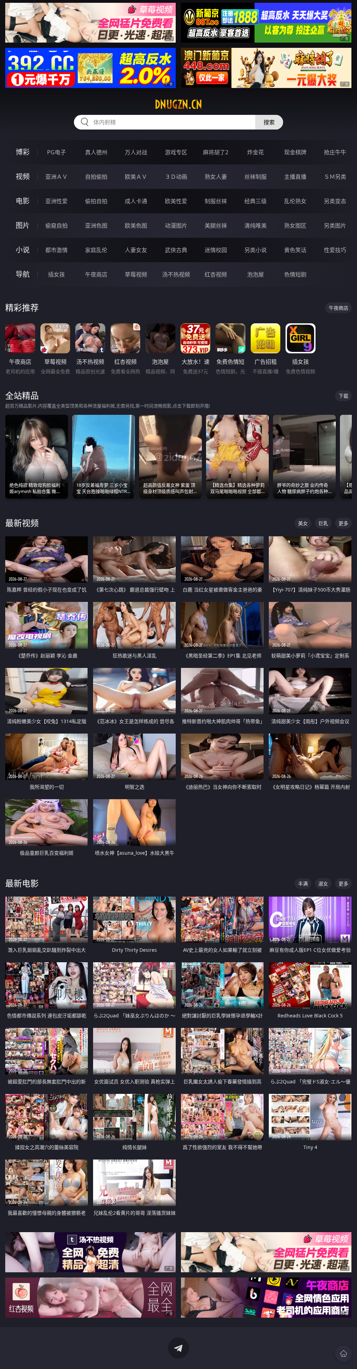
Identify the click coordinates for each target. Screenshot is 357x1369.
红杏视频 (216, 274)
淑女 (323, 883)
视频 (23, 176)
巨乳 (323, 523)
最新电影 (22, 883)
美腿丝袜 (216, 225)
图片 (23, 225)
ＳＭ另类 (335, 177)
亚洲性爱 (56, 201)
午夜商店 (96, 274)
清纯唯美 (255, 225)
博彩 (23, 152)
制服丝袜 (216, 201)
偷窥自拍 (56, 225)
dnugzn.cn (178, 104)
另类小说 (255, 250)
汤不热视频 (176, 274)
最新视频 (22, 523)
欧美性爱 (176, 201)
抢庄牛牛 (335, 152)
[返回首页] (343, 1353)
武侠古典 (176, 250)
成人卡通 (136, 201)
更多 (343, 523)
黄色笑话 (295, 250)
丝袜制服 (255, 177)
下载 (343, 395)
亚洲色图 (96, 225)
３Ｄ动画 (176, 177)
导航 (23, 274)
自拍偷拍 (96, 177)
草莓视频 (136, 274)
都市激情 (56, 250)
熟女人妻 (216, 177)
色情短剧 (295, 274)
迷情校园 (216, 250)
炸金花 (255, 152)
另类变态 (335, 201)
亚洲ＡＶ (56, 177)
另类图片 (335, 225)
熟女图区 (295, 225)
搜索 (269, 122)
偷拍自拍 (96, 201)
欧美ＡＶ (136, 177)
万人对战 (136, 152)
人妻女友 (136, 250)
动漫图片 (176, 225)
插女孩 (56, 274)
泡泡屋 (255, 274)
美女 (303, 523)
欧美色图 (136, 225)
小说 (23, 250)
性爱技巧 (335, 250)
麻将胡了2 (215, 152)
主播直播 (295, 177)
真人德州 (96, 152)
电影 (23, 201)
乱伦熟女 (295, 201)
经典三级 (255, 201)
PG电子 (56, 152)
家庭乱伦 (96, 250)
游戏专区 (176, 152)
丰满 (303, 883)
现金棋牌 (295, 152)
